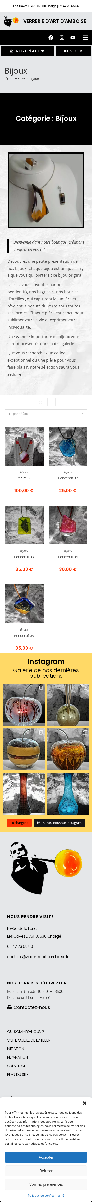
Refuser (46, 1170)
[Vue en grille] (41, 402)
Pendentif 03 (24, 557)
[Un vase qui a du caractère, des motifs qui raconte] (68, 794)
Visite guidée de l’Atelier (28, 1040)
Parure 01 (24, 478)
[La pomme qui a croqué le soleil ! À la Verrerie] (24, 705)
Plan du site (18, 1074)
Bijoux (34, 79)
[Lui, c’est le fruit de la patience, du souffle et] (24, 794)
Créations (16, 1066)
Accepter (46, 1157)
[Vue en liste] (51, 402)
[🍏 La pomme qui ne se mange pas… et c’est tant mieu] (24, 749)
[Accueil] (6, 79)
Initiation (15, 1049)
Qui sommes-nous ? (25, 1031)
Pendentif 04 (68, 557)
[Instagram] (62, 38)
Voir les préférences (46, 1184)
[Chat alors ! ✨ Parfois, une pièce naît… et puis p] (68, 705)
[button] (84, 1103)
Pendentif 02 (68, 478)
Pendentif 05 (24, 635)
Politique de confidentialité (46, 1195)
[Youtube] (73, 38)
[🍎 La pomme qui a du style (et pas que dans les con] (68, 749)
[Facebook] (51, 38)
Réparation (17, 1057)
